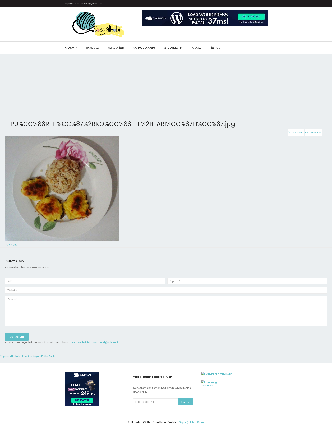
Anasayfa (71, 47)
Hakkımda (92, 47)
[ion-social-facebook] (232, 3)
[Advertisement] (104, 79)
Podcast (197, 47)
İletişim (216, 47)
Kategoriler (116, 47)
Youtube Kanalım (143, 47)
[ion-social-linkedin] (259, 3)
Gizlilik (200, 422)
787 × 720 (11, 245)
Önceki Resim (296, 132)
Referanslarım (173, 47)
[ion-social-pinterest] (253, 3)
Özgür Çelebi (186, 422)
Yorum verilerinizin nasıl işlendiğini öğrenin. (94, 342)
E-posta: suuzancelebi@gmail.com (83, 3)
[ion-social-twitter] (239, 3)
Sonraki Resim (313, 132)
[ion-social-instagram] (246, 3)
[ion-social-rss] (266, 3)
